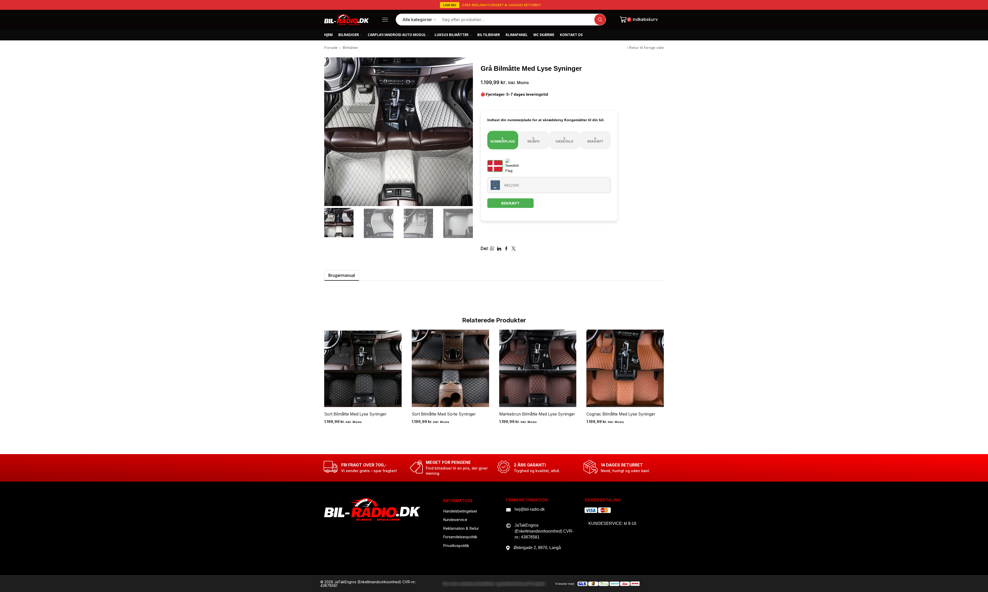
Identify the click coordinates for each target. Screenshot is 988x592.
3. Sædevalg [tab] (564, 140)
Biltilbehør (488, 34)
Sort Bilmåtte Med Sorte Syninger (444, 414)
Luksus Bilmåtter (452, 34)
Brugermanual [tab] (341, 275)
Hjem (328, 34)
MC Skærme (543, 34)
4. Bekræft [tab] (595, 140)
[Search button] (600, 19)
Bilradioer (348, 34)
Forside (331, 48)
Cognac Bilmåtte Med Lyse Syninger (620, 414)
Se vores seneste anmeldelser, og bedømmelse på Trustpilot (494, 584)
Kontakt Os (571, 34)
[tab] (341, 275)
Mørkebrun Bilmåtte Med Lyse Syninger (537, 414)
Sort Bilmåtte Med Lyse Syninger (355, 414)
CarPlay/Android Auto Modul (397, 34)
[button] (449, 5)
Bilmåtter (350, 48)
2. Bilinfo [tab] (533, 140)
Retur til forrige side (646, 48)
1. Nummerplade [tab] (502, 140)
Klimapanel (517, 34)
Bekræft (510, 203)
